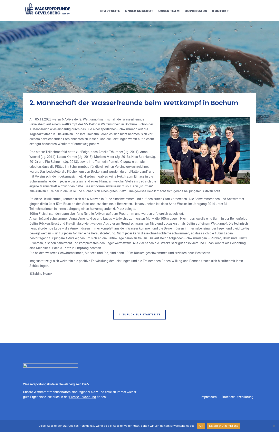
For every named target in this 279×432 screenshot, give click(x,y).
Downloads (196, 11)
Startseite (110, 11)
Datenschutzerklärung (237, 397)
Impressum (209, 397)
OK (201, 425)
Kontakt (220, 11)
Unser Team (169, 11)
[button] (139, 314)
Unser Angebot (139, 11)
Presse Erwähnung (82, 397)
